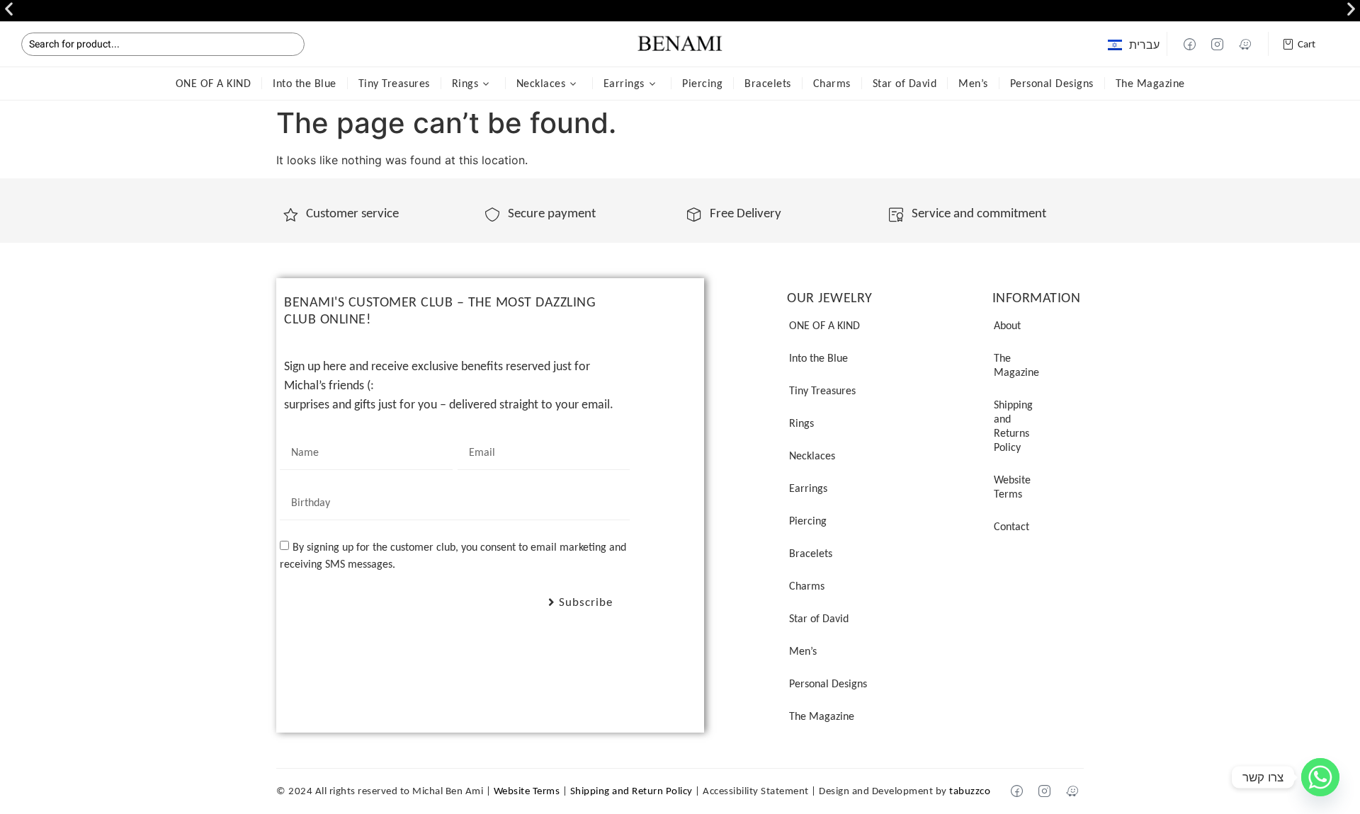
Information (1036, 297)
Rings (465, 83)
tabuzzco (969, 790)
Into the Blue (304, 83)
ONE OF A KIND (213, 83)
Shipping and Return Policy (631, 790)
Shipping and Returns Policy (1013, 426)
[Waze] (1245, 44)
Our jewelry (830, 297)
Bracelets (767, 83)
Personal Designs (1052, 83)
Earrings (624, 83)
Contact (1011, 526)
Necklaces (541, 83)
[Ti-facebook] (1190, 44)
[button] (9, 9)
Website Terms (1012, 486)
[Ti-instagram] (1218, 44)
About (1007, 325)
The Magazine (1150, 83)
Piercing (702, 83)
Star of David (905, 83)
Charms (832, 83)
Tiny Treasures (394, 83)
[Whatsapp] (1320, 777)
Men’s (973, 83)
